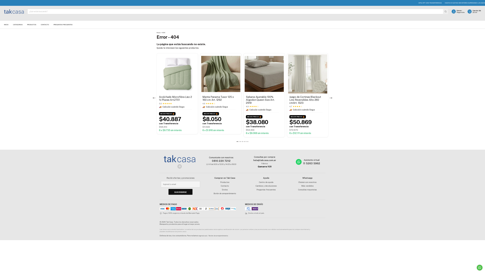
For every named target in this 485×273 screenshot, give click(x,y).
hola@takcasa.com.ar (264, 160)
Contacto (45, 25)
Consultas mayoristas (307, 190)
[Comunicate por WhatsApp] (479, 267)
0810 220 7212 (221, 161)
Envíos (225, 190)
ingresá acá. (203, 236)
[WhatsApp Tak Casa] (299, 162)
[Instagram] (179, 166)
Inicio (6, 25)
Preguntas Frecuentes (63, 25)
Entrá (459, 11)
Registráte (461, 12)
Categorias (18, 25)
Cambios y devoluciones (266, 186)
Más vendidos (307, 186)
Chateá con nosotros (307, 182)
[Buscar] (445, 11)
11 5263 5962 (311, 163)
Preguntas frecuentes (266, 190)
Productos (31, 25)
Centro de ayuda (266, 182)
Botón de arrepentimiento (225, 193)
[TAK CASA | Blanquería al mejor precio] (179, 158)
